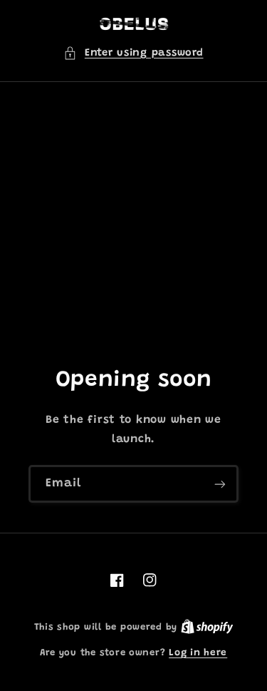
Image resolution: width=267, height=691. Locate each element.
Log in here (198, 653)
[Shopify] (207, 628)
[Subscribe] (220, 484)
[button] (133, 53)
